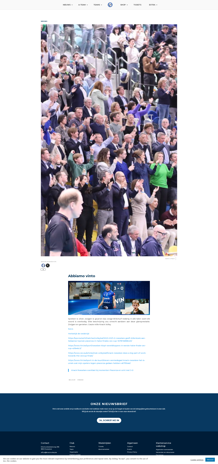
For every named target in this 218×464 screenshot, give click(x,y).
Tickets (137, 5)
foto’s (70, 329)
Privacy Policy (132, 452)
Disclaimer (159, 455)
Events (129, 449)
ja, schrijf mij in (109, 420)
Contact (130, 446)
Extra (152, 5)
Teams (96, 5)
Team (72, 449)
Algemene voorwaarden (164, 449)
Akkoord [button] (210, 459)
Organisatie (74, 452)
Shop (123, 5)
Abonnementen (103, 449)
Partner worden (75, 455)
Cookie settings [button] (196, 460)
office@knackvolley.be (49, 452)
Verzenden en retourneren (165, 452)
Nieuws (67, 5)
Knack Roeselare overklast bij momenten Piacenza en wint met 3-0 (102, 370)
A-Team (82, 5)
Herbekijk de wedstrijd (79, 334)
